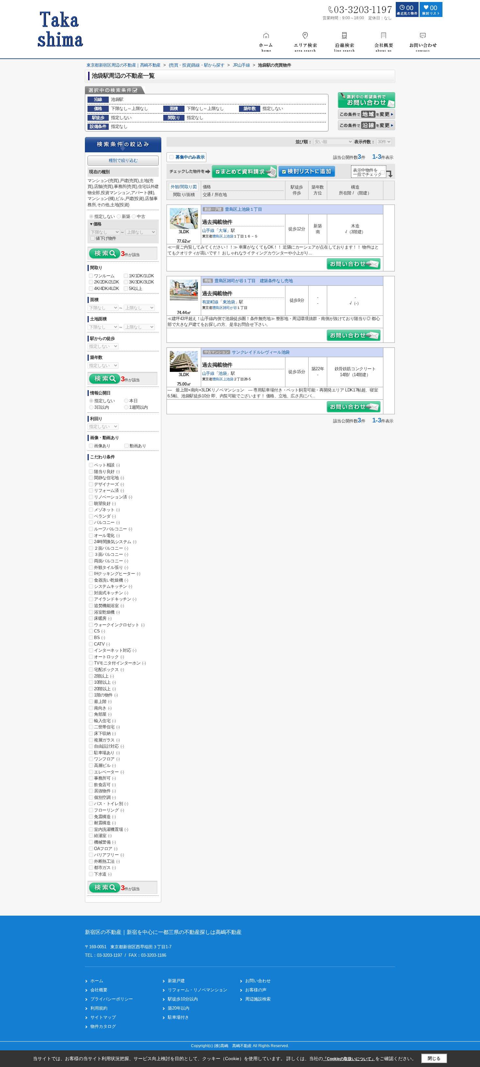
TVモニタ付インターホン (120, 663)
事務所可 (105, 778)
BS (99, 637)
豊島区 (218, 236)
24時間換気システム (115, 541)
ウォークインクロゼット (119, 624)
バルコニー (107, 522)
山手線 (208, 230)
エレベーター (109, 772)
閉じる (434, 1058)
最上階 (103, 701)
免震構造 (105, 816)
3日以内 (101, 407)
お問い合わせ (258, 980)
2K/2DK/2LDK (106, 282)
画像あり (102, 445)
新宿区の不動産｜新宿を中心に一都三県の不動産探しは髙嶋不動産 (163, 932)
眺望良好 (105, 503)
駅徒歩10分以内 (183, 999)
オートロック (109, 656)
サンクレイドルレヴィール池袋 (260, 352)
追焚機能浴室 (109, 605)
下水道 (103, 874)
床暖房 (103, 618)
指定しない (104, 216)
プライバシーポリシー (111, 999)
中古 (141, 216)
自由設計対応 (109, 746)
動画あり (138, 445)
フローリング (109, 810)
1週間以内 (138, 407)
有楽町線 (210, 301)
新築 (126, 216)
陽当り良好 (107, 471)
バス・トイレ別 (111, 803)
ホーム (96, 980)
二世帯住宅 (107, 726)
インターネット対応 (115, 650)
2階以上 (104, 676)
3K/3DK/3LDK (141, 282)
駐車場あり (107, 752)
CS (99, 631)
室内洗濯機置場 (111, 829)
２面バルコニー (111, 548)
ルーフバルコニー (113, 528)
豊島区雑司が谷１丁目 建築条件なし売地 (254, 280)
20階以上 (105, 688)
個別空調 (105, 797)
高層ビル (105, 765)
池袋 (222, 373)
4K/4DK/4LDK (106, 288)
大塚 (222, 230)
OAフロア (106, 848)
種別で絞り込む (123, 160)
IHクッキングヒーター (117, 573)
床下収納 (105, 733)
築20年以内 (178, 1008)
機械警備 (105, 842)
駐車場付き (178, 1017)
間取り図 (188, 186)
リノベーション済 (113, 497)
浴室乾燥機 (107, 612)
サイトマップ (103, 1017)
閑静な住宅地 (109, 477)
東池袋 (229, 301)
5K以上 (135, 288)
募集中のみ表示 (189, 157)
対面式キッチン (111, 592)
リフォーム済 (109, 490)
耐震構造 (105, 822)
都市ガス (105, 867)
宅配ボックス (109, 669)
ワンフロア (107, 758)
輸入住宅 (105, 720)
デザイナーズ (109, 484)
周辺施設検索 (258, 999)
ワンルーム (104, 275)
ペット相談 (107, 465)
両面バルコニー (111, 560)
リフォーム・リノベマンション (197, 989)
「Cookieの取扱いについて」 (349, 1059)
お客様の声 (255, 989)
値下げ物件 (106, 238)
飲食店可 (105, 784)
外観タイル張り (111, 567)
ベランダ (105, 516)
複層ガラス (107, 740)
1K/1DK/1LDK (141, 275)
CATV (102, 644)
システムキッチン (113, 586)
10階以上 (105, 682)
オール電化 (107, 535)
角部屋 (103, 714)
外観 (175, 186)
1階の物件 (106, 695)
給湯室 (103, 835)
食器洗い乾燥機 (111, 580)
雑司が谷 (230, 308)
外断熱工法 (107, 861)
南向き (103, 708)
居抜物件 (105, 790)
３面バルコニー (111, 554)
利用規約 (98, 1008)
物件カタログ (103, 1026)
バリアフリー (109, 854)
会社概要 (98, 989)
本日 (133, 400)
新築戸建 (176, 980)
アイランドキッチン (115, 599)
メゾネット (107, 509)
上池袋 (228, 236)
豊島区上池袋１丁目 (243, 209)
